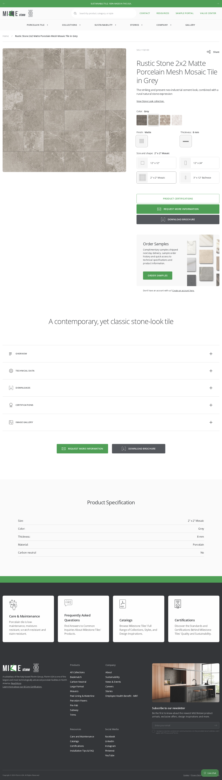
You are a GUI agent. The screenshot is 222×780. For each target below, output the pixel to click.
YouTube (109, 755)
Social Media (112, 729)
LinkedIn (109, 741)
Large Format (77, 686)
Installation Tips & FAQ (82, 750)
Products (75, 665)
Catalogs (74, 741)
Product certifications (178, 198)
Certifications (77, 745)
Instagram (110, 745)
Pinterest (109, 750)
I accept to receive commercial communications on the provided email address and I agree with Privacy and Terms (187, 732)
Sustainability (112, 677)
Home (6, 36)
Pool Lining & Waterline (82, 695)
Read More (16, 683)
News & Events (113, 681)
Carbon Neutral (78, 681)
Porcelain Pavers (78, 700)
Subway (74, 710)
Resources (163, 13)
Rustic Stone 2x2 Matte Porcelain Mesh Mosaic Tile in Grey (46, 36)
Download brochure (181, 219)
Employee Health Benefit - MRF (121, 695)
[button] (4, 3)
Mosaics (74, 691)
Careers (109, 686)
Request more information (181, 209)
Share (216, 51)
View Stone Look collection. (150, 101)
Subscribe (215, 725)
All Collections (77, 672)
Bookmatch (76, 677)
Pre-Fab (74, 705)
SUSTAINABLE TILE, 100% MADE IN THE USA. (111, 3)
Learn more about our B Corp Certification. (22, 686)
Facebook (110, 736)
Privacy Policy (196, 775)
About (108, 672)
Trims (73, 714)
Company (110, 665)
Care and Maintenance (82, 736)
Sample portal (185, 13)
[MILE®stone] (18, 13)
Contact (145, 13)
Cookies (186, 775)
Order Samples (158, 275)
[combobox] (103, 13)
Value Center (208, 13)
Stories (109, 691)
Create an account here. (183, 290)
